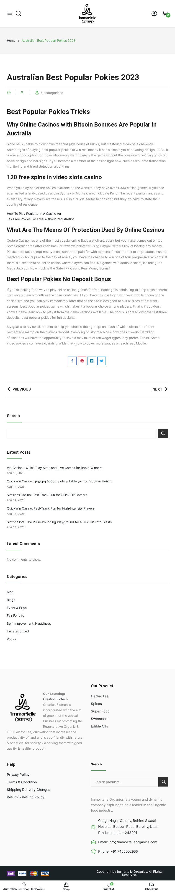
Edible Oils (99, 726)
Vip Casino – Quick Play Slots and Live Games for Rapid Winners (54, 468)
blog (10, 592)
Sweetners (99, 719)
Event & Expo (17, 608)
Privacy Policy (18, 774)
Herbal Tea (99, 696)
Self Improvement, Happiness (29, 623)
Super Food (100, 711)
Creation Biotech (55, 699)
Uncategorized (18, 631)
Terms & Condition (22, 782)
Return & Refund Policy (25, 797)
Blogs (11, 600)
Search (163, 433)
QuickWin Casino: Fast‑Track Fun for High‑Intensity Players (51, 508)
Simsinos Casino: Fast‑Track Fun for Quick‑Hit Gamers (47, 495)
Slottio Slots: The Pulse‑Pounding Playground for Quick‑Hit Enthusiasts (59, 522)
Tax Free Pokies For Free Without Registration (41, 219)
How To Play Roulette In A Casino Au (34, 213)
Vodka (11, 639)
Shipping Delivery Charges (28, 789)
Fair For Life (15, 615)
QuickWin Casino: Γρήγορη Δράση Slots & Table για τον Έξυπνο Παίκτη (60, 481)
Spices (96, 703)
